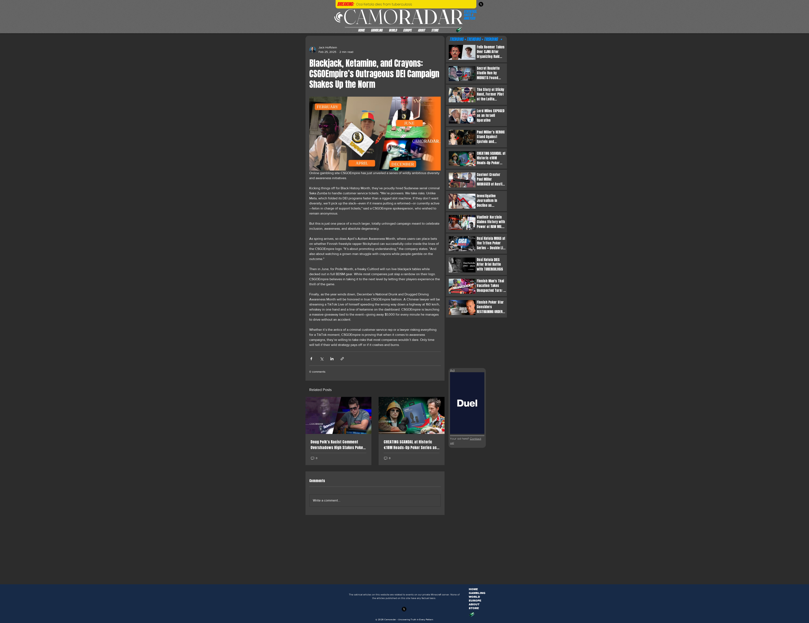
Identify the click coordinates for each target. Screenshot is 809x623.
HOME (473, 589)
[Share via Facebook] (311, 359)
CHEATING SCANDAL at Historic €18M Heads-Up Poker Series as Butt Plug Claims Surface (410, 444)
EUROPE (475, 600)
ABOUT (474, 604)
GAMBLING (477, 593)
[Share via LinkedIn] (332, 359)
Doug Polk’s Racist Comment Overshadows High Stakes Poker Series (337, 444)
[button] (458, 30)
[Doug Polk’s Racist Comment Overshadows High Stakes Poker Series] (338, 415)
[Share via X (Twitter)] (322, 359)
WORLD (474, 596)
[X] (481, 4)
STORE (474, 608)
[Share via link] (342, 359)
